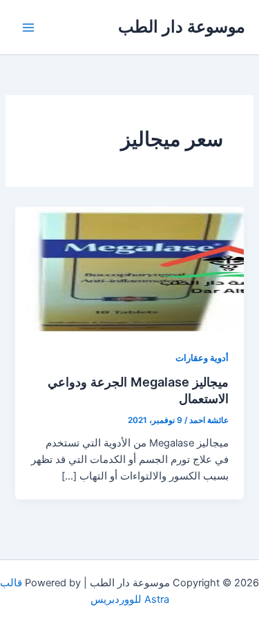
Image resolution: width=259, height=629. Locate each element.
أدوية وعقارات (202, 358)
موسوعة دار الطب (181, 27)
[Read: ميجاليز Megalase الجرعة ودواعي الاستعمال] (129, 270)
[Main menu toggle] (28, 27)
